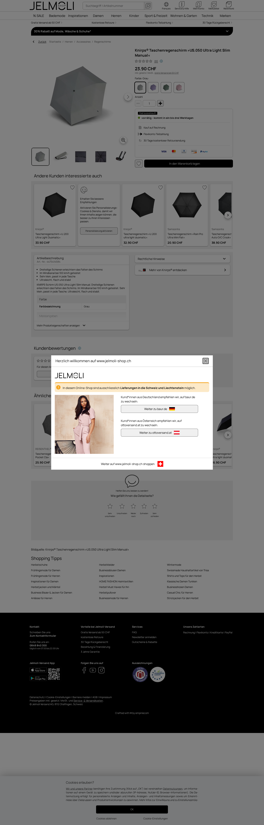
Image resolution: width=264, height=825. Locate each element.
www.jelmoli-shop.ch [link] (129, 464)
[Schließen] (206, 361)
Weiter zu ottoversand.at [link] (155, 433)
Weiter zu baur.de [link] (155, 409)
